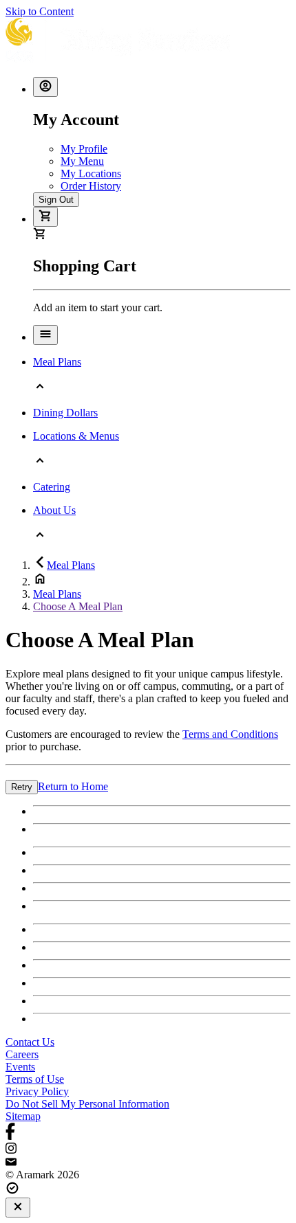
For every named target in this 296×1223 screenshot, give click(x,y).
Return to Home (73, 786)
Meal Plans (71, 565)
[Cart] (45, 217)
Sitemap (23, 1116)
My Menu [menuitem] (82, 161)
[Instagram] (148, 1149)
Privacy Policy (37, 1091)
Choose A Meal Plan (78, 606)
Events (20, 1067)
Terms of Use (35, 1079)
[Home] (118, 59)
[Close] (18, 1208)
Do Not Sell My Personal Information (87, 1104)
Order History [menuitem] (91, 186)
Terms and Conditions (230, 734)
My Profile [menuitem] (84, 149)
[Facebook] (148, 1133)
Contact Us (30, 1042)
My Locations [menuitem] (91, 173)
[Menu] (45, 335)
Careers (22, 1054)
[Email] (148, 1162)
